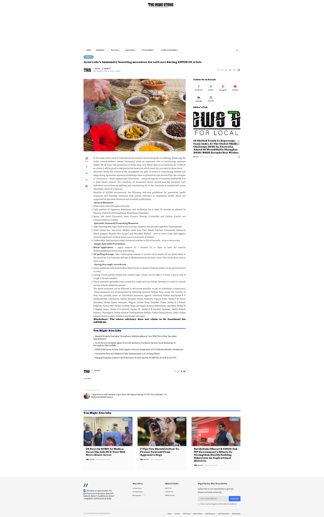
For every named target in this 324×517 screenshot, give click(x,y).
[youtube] (235, 88)
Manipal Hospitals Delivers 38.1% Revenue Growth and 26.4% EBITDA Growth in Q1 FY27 (135, 358)
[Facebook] (181, 371)
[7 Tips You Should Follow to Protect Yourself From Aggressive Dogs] (162, 431)
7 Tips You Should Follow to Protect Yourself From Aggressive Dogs (159, 452)
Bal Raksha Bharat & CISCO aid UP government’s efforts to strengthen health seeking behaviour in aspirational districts (215, 455)
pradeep (97, 370)
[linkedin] (199, 99)
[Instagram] (223, 88)
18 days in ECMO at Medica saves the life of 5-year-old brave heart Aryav (105, 452)
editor (97, 68)
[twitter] (184, 371)
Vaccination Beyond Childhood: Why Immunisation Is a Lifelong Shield (127, 354)
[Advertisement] (162, 28)
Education (233, 112)
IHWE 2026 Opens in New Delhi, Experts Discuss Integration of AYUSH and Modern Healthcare (139, 349)
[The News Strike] (161, 5)
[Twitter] (211, 88)
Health (89, 57)
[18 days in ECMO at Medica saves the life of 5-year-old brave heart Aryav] (108, 431)
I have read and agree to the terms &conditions (218, 504)
